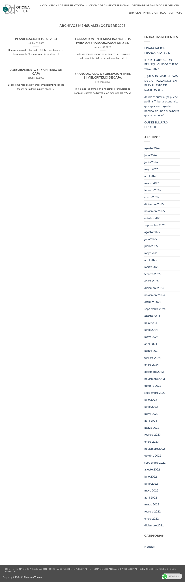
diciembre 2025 (154, 204)
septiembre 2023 (154, 392)
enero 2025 (151, 280)
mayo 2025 (151, 253)
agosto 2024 (152, 315)
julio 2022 (150, 476)
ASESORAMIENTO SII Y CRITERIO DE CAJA (36, 71)
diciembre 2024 (154, 287)
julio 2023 (150, 399)
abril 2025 (150, 260)
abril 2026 (150, 176)
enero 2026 (151, 197)
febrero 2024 (152, 357)
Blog (163, 12)
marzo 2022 (151, 504)
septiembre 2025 (154, 225)
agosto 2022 (152, 469)
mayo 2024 (151, 336)
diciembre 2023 (154, 371)
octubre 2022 (152, 455)
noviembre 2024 (154, 295)
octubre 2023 (152, 385)
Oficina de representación (66, 5)
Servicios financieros (143, 12)
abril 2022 (150, 497)
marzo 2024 (151, 350)
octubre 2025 (152, 218)
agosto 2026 (152, 148)
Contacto (175, 12)
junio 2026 (151, 162)
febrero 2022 (152, 511)
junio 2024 (151, 329)
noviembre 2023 (154, 378)
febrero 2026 (152, 190)
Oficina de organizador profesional (156, 5)
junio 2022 (151, 483)
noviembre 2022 (154, 448)
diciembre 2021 (154, 525)
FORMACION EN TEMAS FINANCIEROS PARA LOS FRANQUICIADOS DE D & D (103, 41)
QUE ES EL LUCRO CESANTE (156, 125)
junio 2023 (151, 406)
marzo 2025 (151, 266)
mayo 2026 (151, 169)
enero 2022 (151, 518)
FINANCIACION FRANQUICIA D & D (157, 50)
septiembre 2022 (154, 462)
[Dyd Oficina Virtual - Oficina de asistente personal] (16, 9)
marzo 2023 (151, 427)
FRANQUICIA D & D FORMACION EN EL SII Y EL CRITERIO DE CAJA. (103, 75)
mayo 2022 (151, 490)
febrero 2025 (152, 274)
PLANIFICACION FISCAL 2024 (36, 39)
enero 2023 (151, 441)
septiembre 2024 (154, 308)
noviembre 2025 (154, 211)
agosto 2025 (152, 232)
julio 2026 (150, 155)
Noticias (149, 546)
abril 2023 (150, 420)
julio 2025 (150, 239)
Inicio (43, 5)
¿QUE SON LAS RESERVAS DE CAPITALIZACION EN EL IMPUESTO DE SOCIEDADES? (161, 82)
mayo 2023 (151, 413)
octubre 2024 (152, 301)
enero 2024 (151, 364)
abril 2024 (150, 343)
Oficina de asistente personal (109, 5)
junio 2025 (151, 245)
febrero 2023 (152, 434)
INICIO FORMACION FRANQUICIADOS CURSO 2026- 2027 (161, 64)
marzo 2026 (151, 183)
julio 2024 (150, 322)
